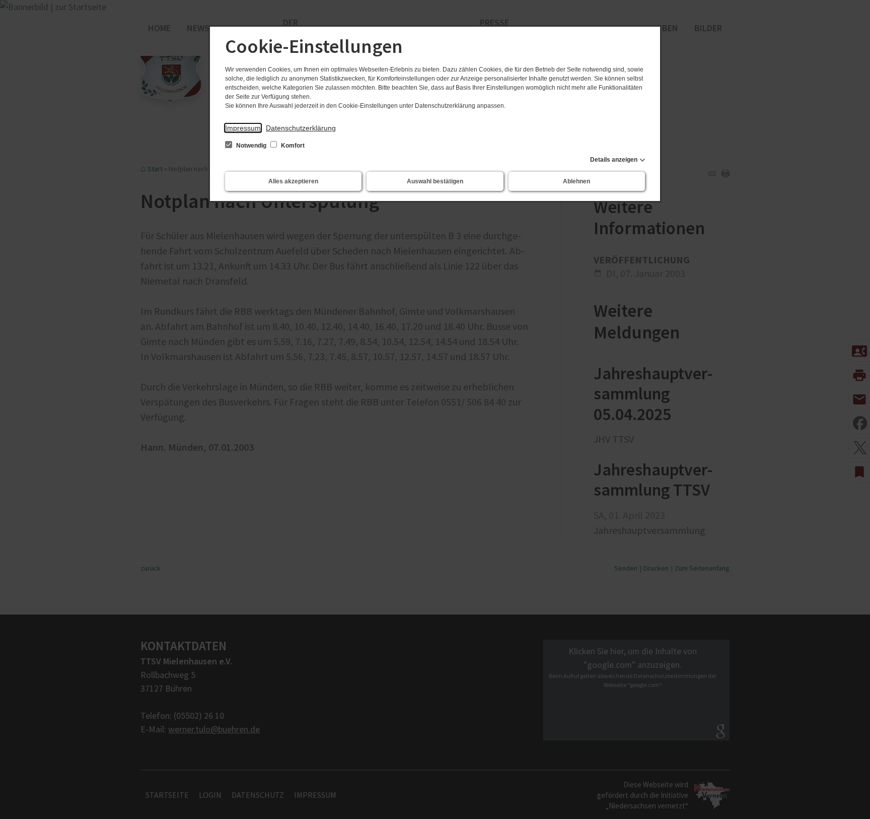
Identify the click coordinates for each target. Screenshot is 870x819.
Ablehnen (576, 181)
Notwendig (251, 145)
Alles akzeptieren (293, 181)
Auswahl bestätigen (435, 181)
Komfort (292, 145)
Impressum (243, 128)
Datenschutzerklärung (301, 128)
